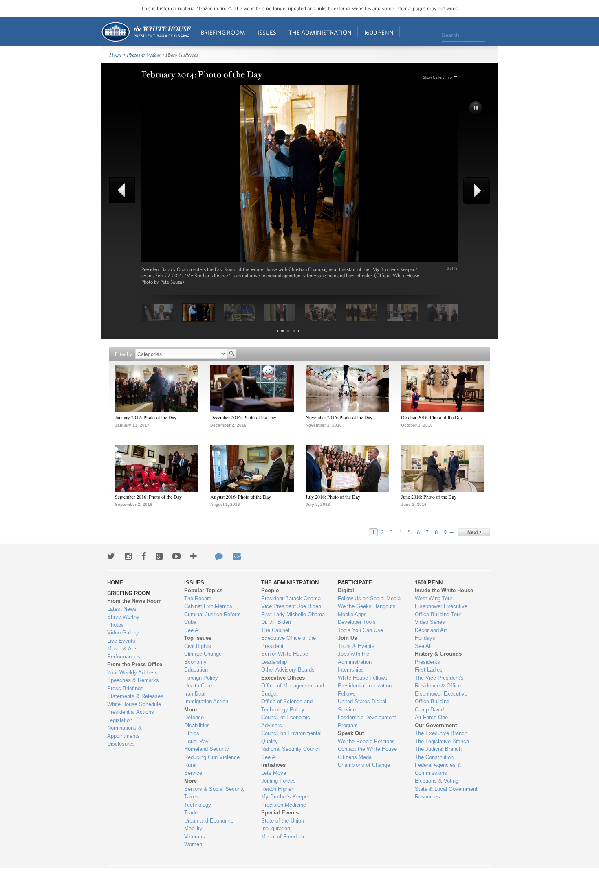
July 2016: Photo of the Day (333, 496)
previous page (277, 331)
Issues (267, 32)
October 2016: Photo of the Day (432, 417)
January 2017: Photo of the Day (145, 417)
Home (146, 32)
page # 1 (282, 330)
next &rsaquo (474, 532)
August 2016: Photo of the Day (240, 496)
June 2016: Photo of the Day (428, 496)
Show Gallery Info (437, 77)
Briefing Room (223, 32)
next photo (474, 190)
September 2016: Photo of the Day (148, 496)
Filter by (123, 354)
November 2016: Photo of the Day (339, 417)
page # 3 (293, 330)
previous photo (125, 190)
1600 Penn (379, 32)
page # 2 (288, 330)
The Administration (320, 32)
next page (299, 331)
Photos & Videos (144, 55)
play (476, 108)
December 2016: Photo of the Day (243, 417)
